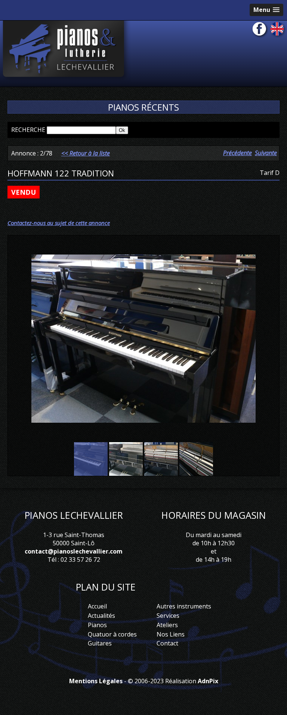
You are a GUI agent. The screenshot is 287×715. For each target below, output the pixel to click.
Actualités (101, 615)
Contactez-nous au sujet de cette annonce (58, 222)
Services (168, 615)
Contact (167, 643)
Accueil (97, 606)
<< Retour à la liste (85, 153)
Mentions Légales (96, 681)
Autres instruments (184, 606)
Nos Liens (171, 634)
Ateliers (167, 625)
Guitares (100, 643)
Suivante (266, 153)
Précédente (237, 153)
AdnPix (208, 681)
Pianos (97, 625)
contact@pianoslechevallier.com (74, 551)
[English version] (278, 30)
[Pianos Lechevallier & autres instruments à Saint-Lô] (65, 51)
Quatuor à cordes (112, 634)
